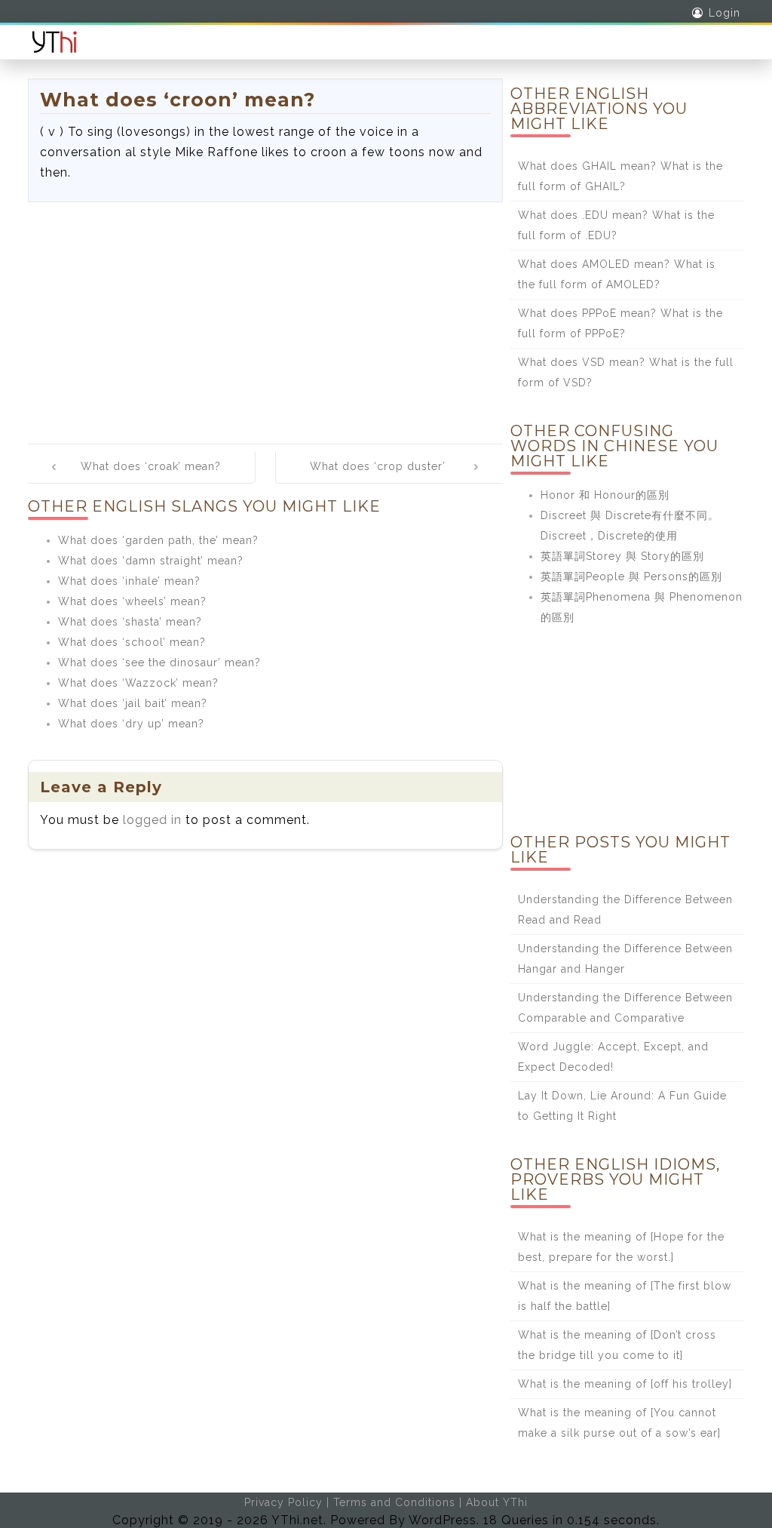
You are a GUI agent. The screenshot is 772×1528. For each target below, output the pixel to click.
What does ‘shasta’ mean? (130, 622)
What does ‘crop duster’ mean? (378, 476)
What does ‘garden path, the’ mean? (158, 540)
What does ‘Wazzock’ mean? (138, 683)
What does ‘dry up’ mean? (131, 724)
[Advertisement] (265, 315)
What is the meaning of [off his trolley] (625, 1384)
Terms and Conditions (394, 1502)
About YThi (497, 1502)
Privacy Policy (283, 1502)
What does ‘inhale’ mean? (129, 581)
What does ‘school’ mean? (132, 642)
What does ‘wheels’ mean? (132, 601)
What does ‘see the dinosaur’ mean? (159, 662)
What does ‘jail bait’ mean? (132, 703)
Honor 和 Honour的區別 (605, 495)
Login (724, 13)
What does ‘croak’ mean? (151, 466)
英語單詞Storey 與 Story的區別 (622, 556)
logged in (152, 820)
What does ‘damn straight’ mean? (151, 561)
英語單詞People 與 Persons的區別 (631, 576)
